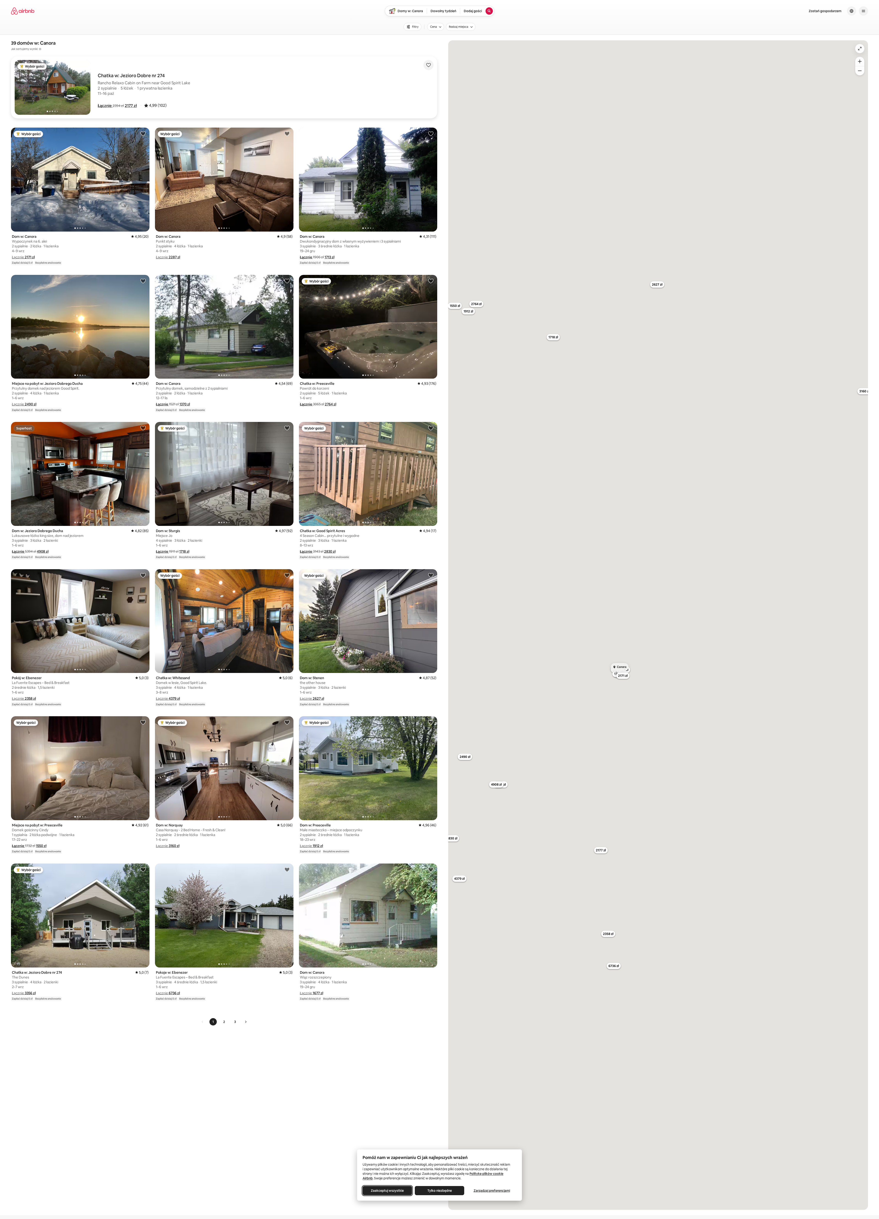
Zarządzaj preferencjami (492, 1191)
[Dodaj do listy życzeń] (428, 65)
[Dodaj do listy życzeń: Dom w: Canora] (143, 133)
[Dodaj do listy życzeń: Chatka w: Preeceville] (430, 280)
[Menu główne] (863, 11)
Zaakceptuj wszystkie (387, 1191)
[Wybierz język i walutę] (851, 11)
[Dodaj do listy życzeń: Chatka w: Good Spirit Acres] (430, 428)
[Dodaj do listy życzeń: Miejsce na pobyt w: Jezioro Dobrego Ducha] (143, 280)
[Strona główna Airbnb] (22, 11)
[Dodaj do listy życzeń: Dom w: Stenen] (430, 575)
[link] (202, 1021)
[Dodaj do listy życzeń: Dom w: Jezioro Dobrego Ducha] (143, 428)
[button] (105, 105)
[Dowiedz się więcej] (40, 49)
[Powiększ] (859, 61)
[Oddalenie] (859, 70)
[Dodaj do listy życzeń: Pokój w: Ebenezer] (143, 575)
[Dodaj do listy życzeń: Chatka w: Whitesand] (287, 575)
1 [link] (213, 1022)
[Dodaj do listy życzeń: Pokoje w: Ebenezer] (287, 869)
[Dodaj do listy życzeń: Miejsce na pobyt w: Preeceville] (143, 722)
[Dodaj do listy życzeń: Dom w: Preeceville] (430, 722)
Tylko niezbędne (439, 1191)
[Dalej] (245, 1021)
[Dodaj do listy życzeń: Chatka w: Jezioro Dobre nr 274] (143, 869)
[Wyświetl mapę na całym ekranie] (859, 48)
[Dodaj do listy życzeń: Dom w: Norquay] (287, 722)
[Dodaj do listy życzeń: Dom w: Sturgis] (287, 428)
